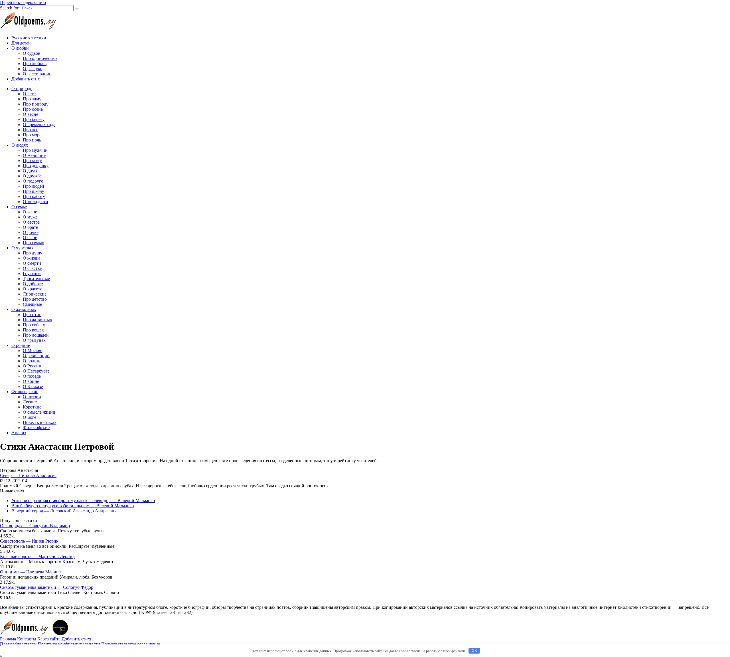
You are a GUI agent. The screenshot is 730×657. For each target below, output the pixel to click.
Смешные (32, 304)
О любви (20, 48)
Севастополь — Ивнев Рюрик (29, 541)
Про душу (32, 252)
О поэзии (32, 396)
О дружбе (32, 175)
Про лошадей (36, 335)
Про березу (33, 119)
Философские (24, 391)
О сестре (31, 222)
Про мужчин (35, 150)
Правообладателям (18, 644)
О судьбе (31, 53)
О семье (19, 206)
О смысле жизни (39, 412)
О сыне (30, 237)
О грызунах (34, 340)
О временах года (39, 124)
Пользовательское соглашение (130, 644)
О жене (30, 211)
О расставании (37, 73)
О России (32, 365)
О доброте (33, 283)
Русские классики (28, 37)
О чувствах (22, 247)
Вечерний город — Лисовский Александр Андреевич (64, 510)
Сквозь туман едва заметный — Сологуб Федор (46, 587)
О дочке (30, 232)
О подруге (33, 181)
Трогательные (36, 278)
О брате (30, 227)
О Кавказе (33, 386)
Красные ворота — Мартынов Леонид (37, 556)
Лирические (34, 294)
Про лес (30, 129)
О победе (32, 376)
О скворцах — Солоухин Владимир (35, 525)
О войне (31, 381)
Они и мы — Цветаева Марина (30, 571)
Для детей (21, 43)
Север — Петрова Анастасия (28, 475)
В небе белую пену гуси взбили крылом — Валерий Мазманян (72, 505)
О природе (21, 88)
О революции (36, 355)
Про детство (35, 299)
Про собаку (34, 324)
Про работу (34, 196)
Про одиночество (40, 58)
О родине (20, 345)
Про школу (33, 191)
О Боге (29, 417)
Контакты (26, 638)
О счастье (32, 268)
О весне (30, 114)
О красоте (32, 288)
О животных (23, 309)
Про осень (33, 109)
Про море (32, 134)
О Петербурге (36, 371)
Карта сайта (49, 638)
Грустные (32, 273)
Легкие (30, 401)
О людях (19, 145)
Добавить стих (25, 78)
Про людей (33, 186)
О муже (30, 217)
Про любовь (34, 63)
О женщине (34, 155)
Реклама (8, 638)
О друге (30, 170)
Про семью (33, 242)
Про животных (37, 319)
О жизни (31, 258)
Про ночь (32, 140)
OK (474, 650)
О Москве (32, 350)
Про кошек (33, 330)
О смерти (32, 263)
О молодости (35, 201)
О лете (29, 93)
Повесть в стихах (39, 422)
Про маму (32, 160)
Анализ (18, 432)
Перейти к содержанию (23, 2)
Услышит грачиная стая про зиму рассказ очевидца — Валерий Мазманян (83, 500)
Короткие (32, 407)
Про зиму (32, 98)
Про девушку (35, 165)
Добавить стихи (77, 638)
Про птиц (32, 314)
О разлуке (32, 68)
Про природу (35, 104)
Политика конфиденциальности (69, 644)
